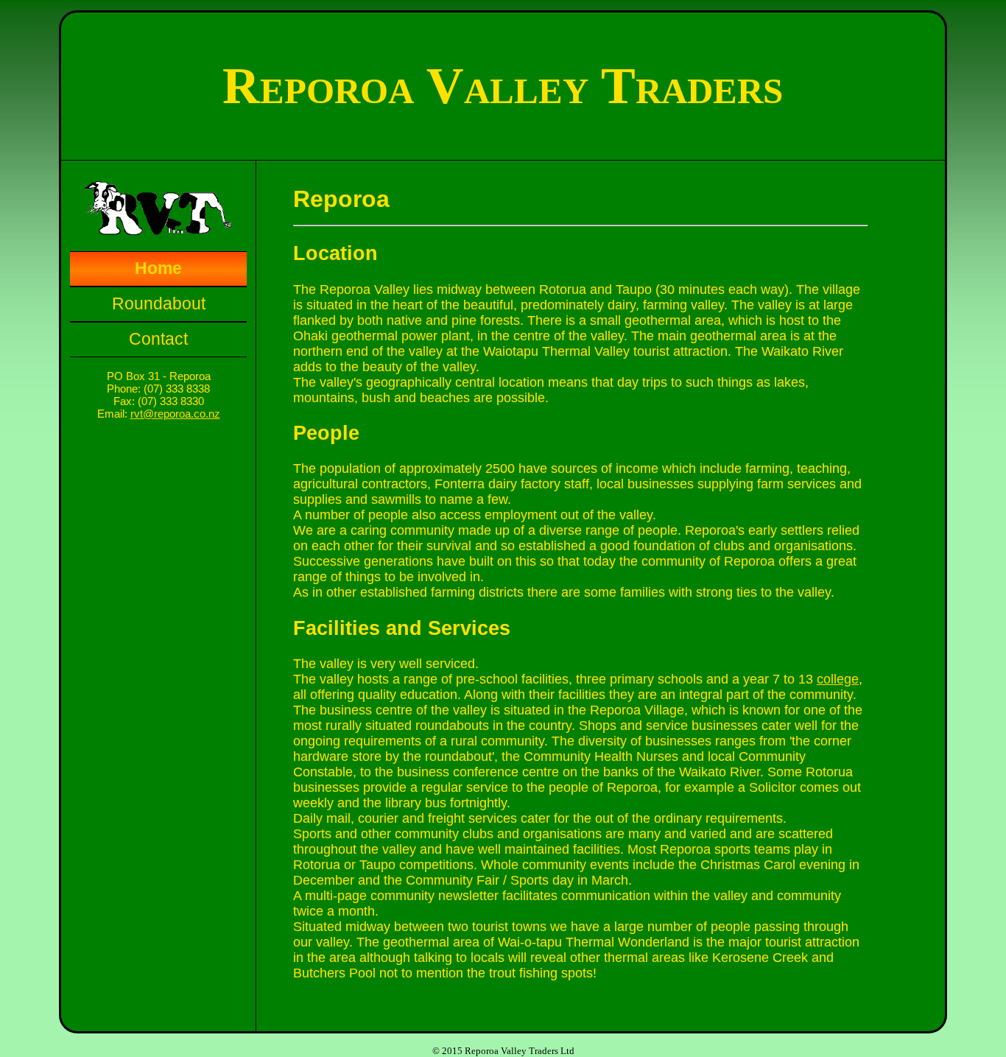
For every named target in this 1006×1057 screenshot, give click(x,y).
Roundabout (158, 304)
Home (158, 268)
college (838, 679)
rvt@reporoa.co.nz (175, 413)
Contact (158, 339)
